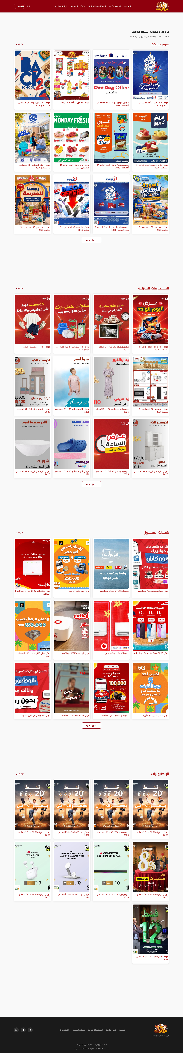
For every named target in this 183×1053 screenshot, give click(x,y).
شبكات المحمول (78, 6)
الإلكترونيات (62, 6)
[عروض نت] (161, 1028)
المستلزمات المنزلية (97, 6)
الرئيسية (127, 6)
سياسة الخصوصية (102, 1048)
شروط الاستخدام (88, 1048)
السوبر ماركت (116, 6)
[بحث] (28, 6)
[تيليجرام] (23, 1029)
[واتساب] (16, 1029)
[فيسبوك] (30, 1029)
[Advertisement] (91, 21)
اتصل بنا (77, 1048)
